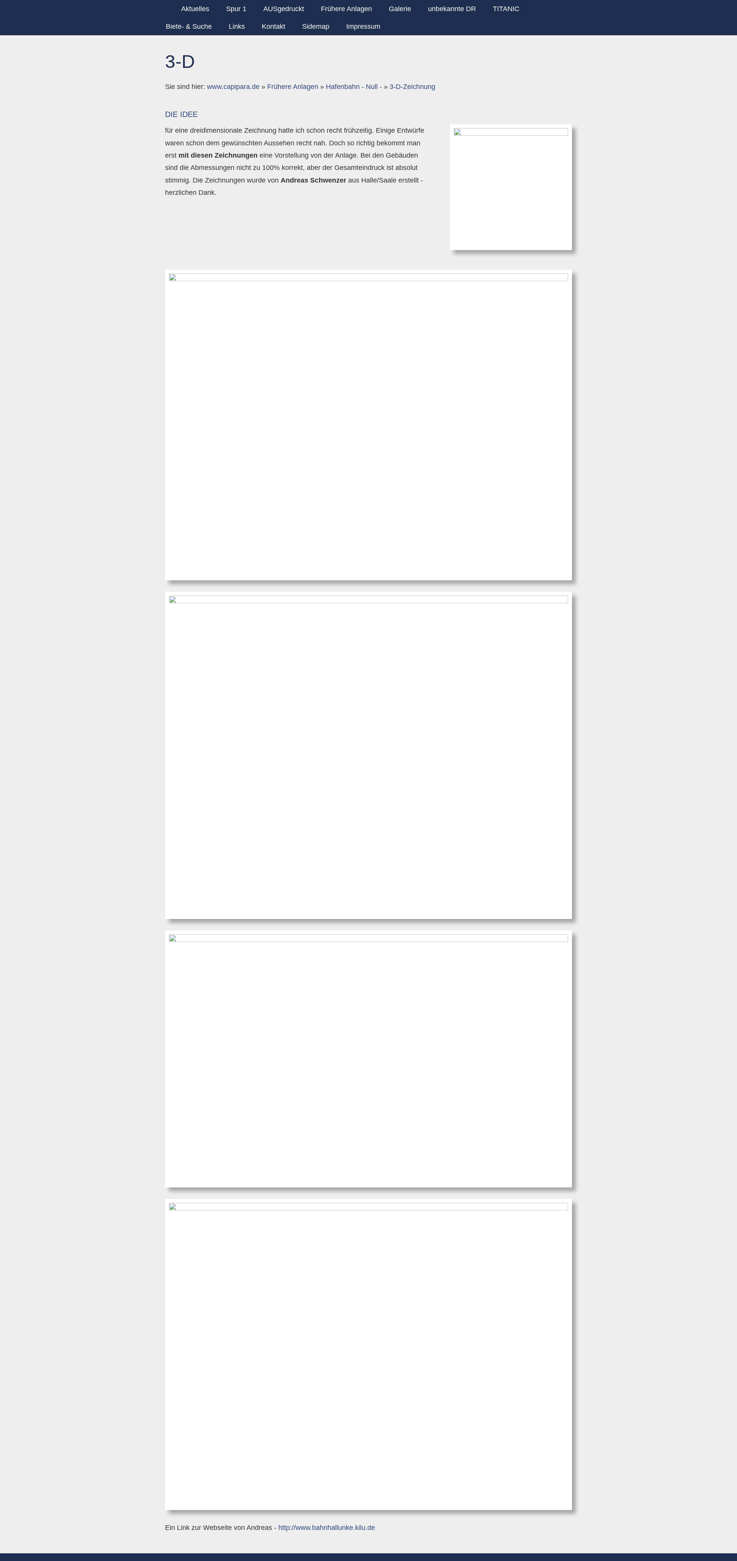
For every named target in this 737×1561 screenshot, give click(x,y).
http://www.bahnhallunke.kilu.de (326, 1527)
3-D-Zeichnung (412, 87)
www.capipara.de (233, 87)
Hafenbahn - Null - (354, 87)
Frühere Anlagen (292, 87)
